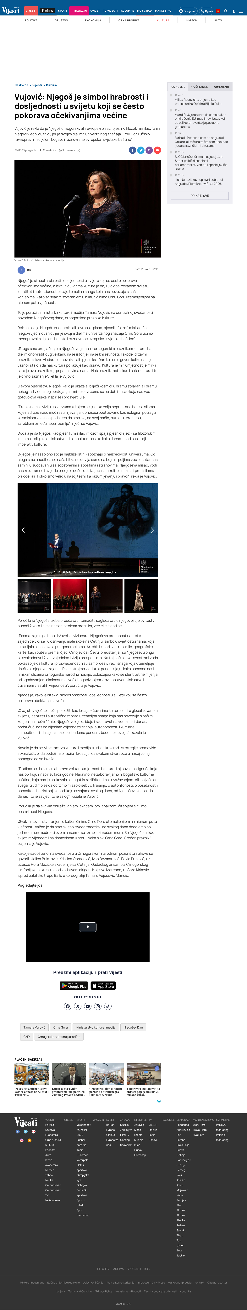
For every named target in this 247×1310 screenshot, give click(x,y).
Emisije (153, 1130)
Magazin (98, 1120)
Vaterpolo (82, 1160)
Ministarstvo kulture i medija (96, 1027)
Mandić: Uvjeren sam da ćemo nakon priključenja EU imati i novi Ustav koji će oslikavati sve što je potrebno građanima (200, 121)
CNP (27, 1037)
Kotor (180, 1185)
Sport (81, 1120)
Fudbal (81, 1140)
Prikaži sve (200, 196)
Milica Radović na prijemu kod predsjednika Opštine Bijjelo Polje (198, 102)
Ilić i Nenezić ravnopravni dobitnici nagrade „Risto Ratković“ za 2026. (199, 182)
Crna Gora (60, 1027)
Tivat (180, 1235)
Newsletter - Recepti (128, 1291)
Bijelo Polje (183, 1145)
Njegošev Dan (133, 1027)
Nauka (49, 1180)
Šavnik (180, 1230)
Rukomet (82, 1155)
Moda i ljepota (138, 1132)
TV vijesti (153, 1122)
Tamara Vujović (34, 1027)
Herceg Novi (181, 1172)
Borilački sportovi (82, 1192)
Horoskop (140, 1155)
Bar (179, 1135)
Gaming (125, 1140)
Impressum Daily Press (151, 1282)
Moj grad (183, 1120)
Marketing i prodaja (180, 1282)
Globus (110, 1135)
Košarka (81, 1145)
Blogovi (103, 1269)
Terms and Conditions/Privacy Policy (90, 1291)
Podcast (50, 1150)
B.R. (29, 270)
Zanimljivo (126, 1130)
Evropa (110, 1130)
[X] (77, 1006)
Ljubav (138, 1150)
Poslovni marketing (222, 1127)
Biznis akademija (51, 1162)
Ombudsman (53, 1185)
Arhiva (118, 1269)
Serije (152, 1135)
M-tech (49, 1170)
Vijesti (49, 1120)
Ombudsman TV (53, 1192)
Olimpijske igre (83, 1177)
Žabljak (181, 1255)
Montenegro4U (203, 1120)
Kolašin (181, 1180)
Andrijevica (183, 1130)
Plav (179, 1205)
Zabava (125, 1120)
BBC (147, 1269)
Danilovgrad (184, 1160)
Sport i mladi (81, 1202)
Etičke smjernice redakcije (63, 1282)
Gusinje (181, 1165)
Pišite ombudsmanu (32, 1282)
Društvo (50, 1130)
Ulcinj (180, 1245)
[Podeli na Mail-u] (157, 150)
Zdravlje (139, 1125)
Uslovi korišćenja (93, 1282)
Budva (180, 1150)
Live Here (198, 1135)
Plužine (181, 1210)
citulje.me (190, 11)
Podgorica (183, 1125)
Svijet (110, 1120)
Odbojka (82, 1185)
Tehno (49, 1175)
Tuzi (179, 1240)
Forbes (68, 1120)
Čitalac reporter (217, 1282)
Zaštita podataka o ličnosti (160, 1291)
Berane (181, 1140)
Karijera (60, 1291)
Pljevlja (181, 1220)
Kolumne (168, 1120)
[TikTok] (108, 1006)
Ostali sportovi (82, 1167)
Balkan (110, 1125)
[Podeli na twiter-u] (141, 150)
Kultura (49, 1145)
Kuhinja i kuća (139, 1142)
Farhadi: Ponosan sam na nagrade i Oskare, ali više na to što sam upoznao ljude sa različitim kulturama (201, 142)
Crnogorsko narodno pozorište (59, 1037)
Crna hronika (53, 1140)
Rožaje (181, 1225)
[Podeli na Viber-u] (149, 150)
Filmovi (153, 1140)
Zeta (179, 1250)
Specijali (134, 1269)
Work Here (199, 1125)
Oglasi (209, 11)
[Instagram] (98, 1006)
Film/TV (124, 1135)
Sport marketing (83, 1213)
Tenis (80, 1150)
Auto (48, 1155)
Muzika (124, 1125)
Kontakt (199, 1282)
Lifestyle (140, 1120)
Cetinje (181, 1155)
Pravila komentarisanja (120, 1282)
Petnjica (181, 1200)
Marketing (223, 1120)
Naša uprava (53, 1200)
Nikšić (180, 1195)
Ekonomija (51, 1135)
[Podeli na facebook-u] (132, 150)
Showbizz (126, 1145)
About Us (185, 1291)
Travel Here (200, 1130)
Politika (49, 1125)
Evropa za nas (112, 1142)
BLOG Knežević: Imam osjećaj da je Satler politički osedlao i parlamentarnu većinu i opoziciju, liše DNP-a (201, 163)
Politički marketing (222, 1137)
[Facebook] (67, 1006)
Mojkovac (182, 1190)
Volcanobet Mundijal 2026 (84, 1130)
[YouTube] (87, 1006)
